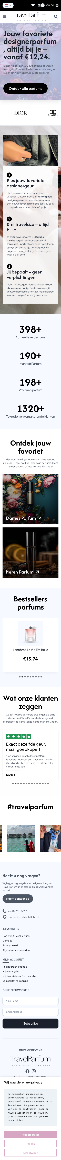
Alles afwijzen (30, 1152)
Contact (7, 940)
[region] (30, 1118)
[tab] (20, 676)
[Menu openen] (5, 16)
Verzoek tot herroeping (15, 980)
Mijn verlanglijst (11, 971)
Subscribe (30, 1023)
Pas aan (30, 1143)
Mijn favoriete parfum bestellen (20, 976)
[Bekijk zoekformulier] (55, 16)
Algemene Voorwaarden (16, 949)
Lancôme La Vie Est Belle (30, 650)
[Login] (57, 5)
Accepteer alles (30, 1134)
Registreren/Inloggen (15, 966)
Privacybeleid (10, 945)
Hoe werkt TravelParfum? (16, 935)
